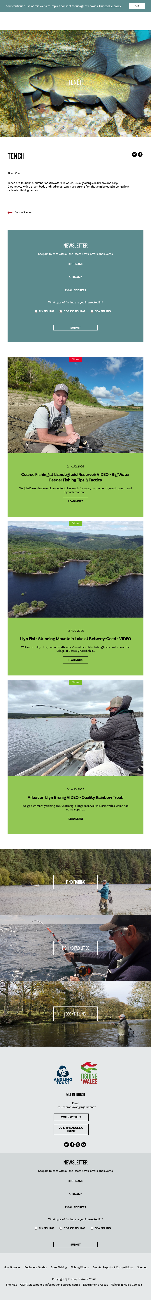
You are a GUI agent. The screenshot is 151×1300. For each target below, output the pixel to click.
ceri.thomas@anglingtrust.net (76, 1107)
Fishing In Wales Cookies (126, 1284)
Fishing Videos (80, 1267)
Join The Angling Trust (71, 1129)
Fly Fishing (46, 311)
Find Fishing (75, 881)
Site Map (11, 1284)
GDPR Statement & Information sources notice (50, 1284)
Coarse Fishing (74, 311)
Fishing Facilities (75, 948)
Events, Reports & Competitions (113, 1267)
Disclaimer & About (95, 1284)
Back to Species (23, 212)
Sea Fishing (103, 311)
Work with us (71, 1117)
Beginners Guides (35, 1267)
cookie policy (112, 6)
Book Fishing (75, 1013)
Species (142, 1267)
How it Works (12, 1267)
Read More (75, 501)
